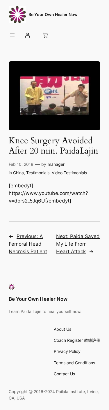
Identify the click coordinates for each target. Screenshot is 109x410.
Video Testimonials (69, 172)
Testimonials (37, 172)
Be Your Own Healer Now (53, 14)
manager (56, 164)
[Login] (27, 35)
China (18, 172)
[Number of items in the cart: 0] (45, 35)
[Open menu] (12, 34)
